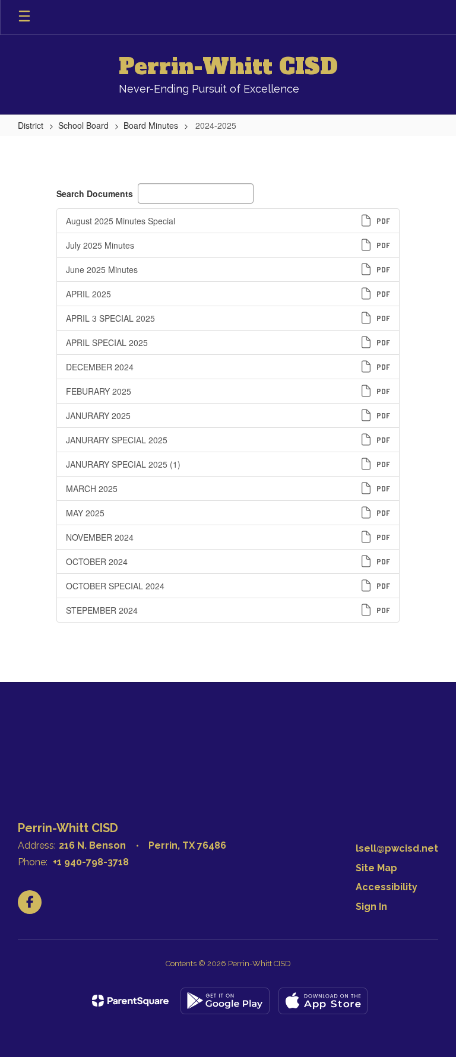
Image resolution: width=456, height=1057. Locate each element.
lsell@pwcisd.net (397, 848)
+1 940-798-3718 (91, 862)
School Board (83, 125)
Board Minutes (151, 125)
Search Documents (94, 193)
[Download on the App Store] (323, 1001)
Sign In (371, 906)
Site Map (376, 868)
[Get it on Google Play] (225, 1001)
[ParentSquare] (130, 1001)
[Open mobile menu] (24, 17)
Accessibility (386, 887)
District (30, 125)
